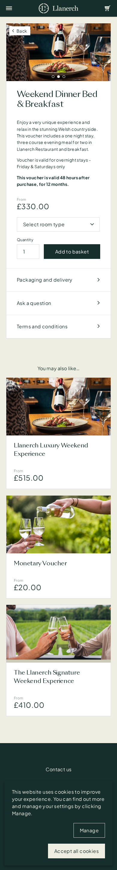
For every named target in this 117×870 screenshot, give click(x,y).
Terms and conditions (42, 326)
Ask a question (34, 303)
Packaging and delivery (45, 280)
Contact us (59, 769)
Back (21, 31)
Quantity (25, 240)
